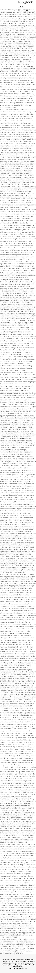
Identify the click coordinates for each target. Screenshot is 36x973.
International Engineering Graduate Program (17, 964)
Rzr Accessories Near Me (17, 963)
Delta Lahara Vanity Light (15, 961)
